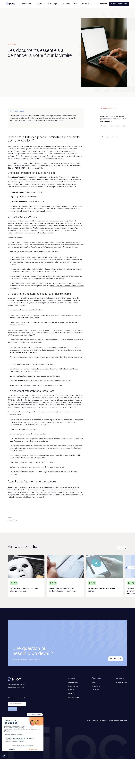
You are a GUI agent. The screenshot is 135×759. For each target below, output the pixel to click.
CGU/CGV (71, 693)
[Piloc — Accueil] (11, 4)
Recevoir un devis (121, 682)
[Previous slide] (119, 548)
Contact (71, 690)
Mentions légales (73, 697)
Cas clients (66, 4)
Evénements (96, 686)
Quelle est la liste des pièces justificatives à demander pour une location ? (113, 119)
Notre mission (73, 682)
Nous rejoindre (73, 686)
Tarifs (75, 4)
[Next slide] (125, 548)
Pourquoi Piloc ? (26, 4)
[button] (39, 4)
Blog (93, 682)
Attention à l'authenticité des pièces (113, 126)
